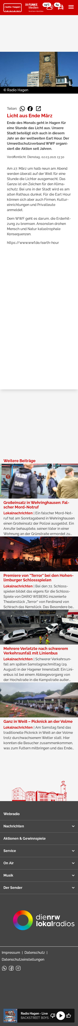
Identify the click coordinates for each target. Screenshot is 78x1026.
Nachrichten (13, 826)
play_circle (60, 1015)
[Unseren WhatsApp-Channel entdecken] (4, 968)
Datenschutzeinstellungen (23, 959)
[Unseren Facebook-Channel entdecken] (11, 968)
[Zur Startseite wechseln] (12, 8)
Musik (8, 875)
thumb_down (52, 1015)
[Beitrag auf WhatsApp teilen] (22, 108)
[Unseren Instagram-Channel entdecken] (18, 968)
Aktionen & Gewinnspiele (24, 838)
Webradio (11, 814)
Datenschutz (34, 953)
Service (9, 851)
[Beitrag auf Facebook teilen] (30, 108)
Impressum (11, 953)
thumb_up (68, 1015)
